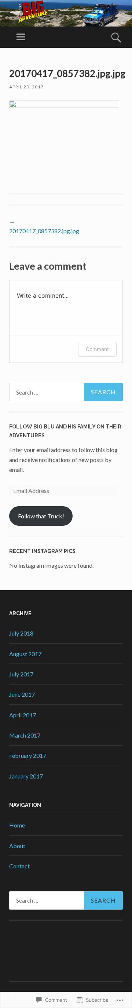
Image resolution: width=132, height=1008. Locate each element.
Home (17, 825)
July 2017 (21, 674)
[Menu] (21, 37)
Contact (19, 865)
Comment (97, 349)
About (17, 845)
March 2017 (24, 735)
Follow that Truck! (41, 515)
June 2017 (22, 694)
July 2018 (21, 633)
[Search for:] (66, 392)
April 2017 (22, 714)
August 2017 (25, 653)
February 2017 (27, 755)
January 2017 (26, 776)
